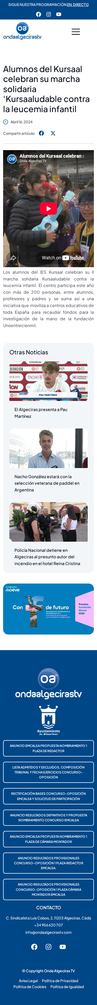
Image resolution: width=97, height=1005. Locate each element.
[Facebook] (38, 14)
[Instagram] (48, 14)
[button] (76, 32)
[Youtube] (58, 14)
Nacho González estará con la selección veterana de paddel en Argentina (46, 483)
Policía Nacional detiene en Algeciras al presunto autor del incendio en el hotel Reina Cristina (47, 556)
